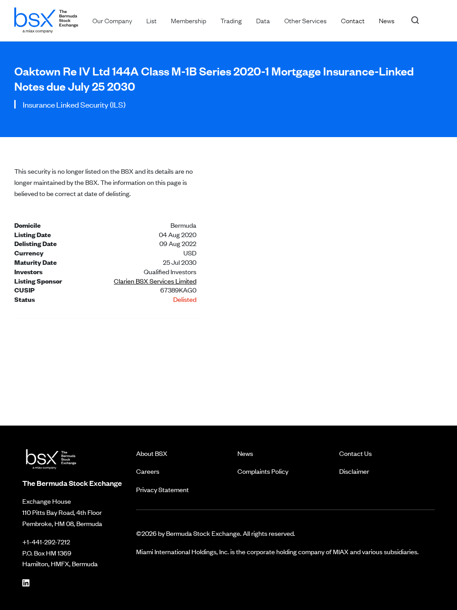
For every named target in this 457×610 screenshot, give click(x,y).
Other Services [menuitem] (305, 20)
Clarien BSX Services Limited (155, 280)
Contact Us (355, 453)
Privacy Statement (162, 489)
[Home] (46, 18)
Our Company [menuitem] (112, 20)
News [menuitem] (387, 20)
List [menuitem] (151, 20)
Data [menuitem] (263, 20)
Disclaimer (354, 471)
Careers (147, 471)
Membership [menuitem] (188, 20)
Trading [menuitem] (231, 20)
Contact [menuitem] (353, 20)
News (245, 453)
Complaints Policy (262, 471)
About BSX (151, 453)
